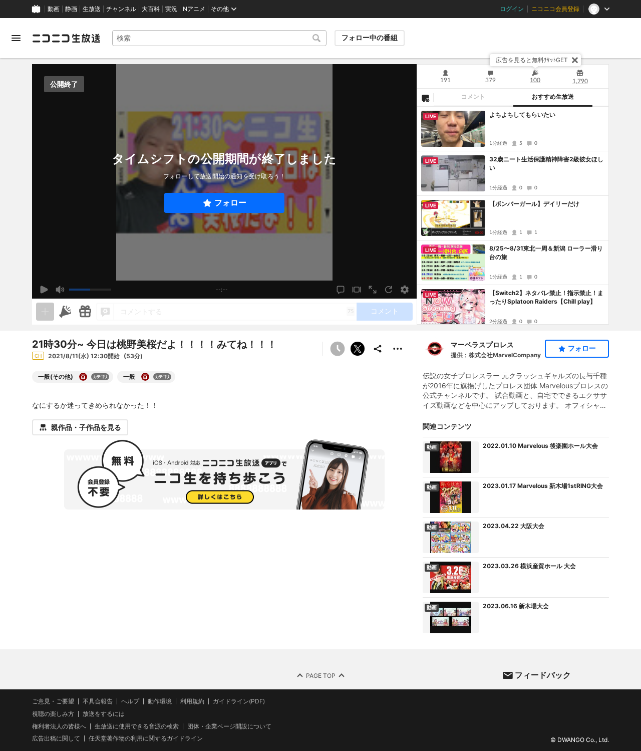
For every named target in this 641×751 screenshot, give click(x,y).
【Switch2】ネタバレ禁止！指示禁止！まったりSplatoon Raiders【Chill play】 (546, 297)
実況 (171, 9)
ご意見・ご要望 (53, 701)
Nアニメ (194, 9)
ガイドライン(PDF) (239, 701)
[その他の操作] (398, 349)
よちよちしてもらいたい (522, 114)
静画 (71, 9)
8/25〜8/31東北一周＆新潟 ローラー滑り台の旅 (546, 252)
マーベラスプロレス (482, 344)
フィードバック (543, 675)
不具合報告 (98, 701)
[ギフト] (85, 312)
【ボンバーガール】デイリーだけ (534, 203)
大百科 (151, 9)
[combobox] (219, 38)
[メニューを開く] (16, 38)
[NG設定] (425, 97)
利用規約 (192, 701)
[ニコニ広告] (65, 312)
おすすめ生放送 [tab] (553, 96)
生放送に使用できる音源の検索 (137, 726)
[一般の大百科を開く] (145, 377)
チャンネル (121, 9)
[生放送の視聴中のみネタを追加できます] (45, 312)
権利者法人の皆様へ (59, 725)
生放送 (92, 9)
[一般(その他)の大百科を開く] (83, 377)
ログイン (512, 9)
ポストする (358, 349)
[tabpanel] (512, 215)
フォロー (230, 202)
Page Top (321, 675)
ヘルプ (130, 701)
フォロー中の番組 (370, 38)
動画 (54, 9)
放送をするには (104, 714)
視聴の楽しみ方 (53, 713)
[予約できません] (338, 349)
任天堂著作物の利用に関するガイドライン (146, 738)
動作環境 (160, 701)
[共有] (378, 349)
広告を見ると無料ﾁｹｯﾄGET (532, 60)
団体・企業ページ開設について (229, 726)
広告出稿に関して (56, 738)
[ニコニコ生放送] (66, 38)
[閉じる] (575, 60)
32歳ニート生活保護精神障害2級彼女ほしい (546, 163)
